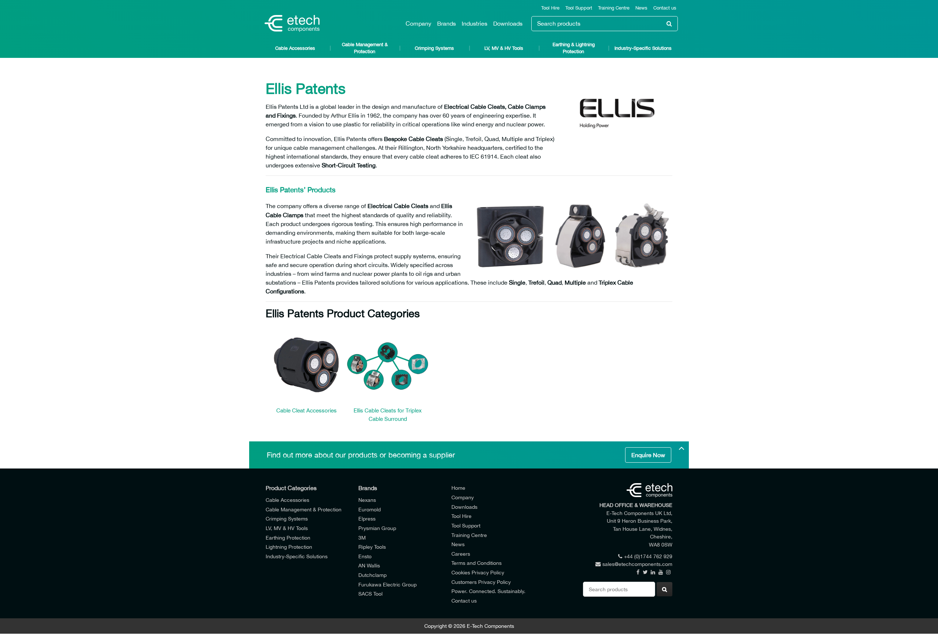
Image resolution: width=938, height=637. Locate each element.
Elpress (367, 518)
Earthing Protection (288, 537)
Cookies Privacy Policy (477, 572)
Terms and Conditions (476, 563)
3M (362, 537)
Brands (446, 23)
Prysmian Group (377, 528)
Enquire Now (648, 455)
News (641, 8)
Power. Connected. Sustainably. (488, 591)
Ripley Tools (372, 547)
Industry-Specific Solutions (643, 48)
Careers (460, 554)
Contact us (664, 8)
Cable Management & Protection (365, 48)
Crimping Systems (434, 48)
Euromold (369, 509)
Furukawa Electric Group (387, 584)
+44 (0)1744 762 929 (648, 556)
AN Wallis (369, 565)
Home (458, 488)
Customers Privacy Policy (481, 582)
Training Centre (613, 8)
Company (418, 23)
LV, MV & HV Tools (503, 48)
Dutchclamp (372, 575)
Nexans (367, 500)
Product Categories (291, 488)
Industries (474, 23)
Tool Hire (550, 8)
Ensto (365, 556)
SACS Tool (370, 593)
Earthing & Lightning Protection (574, 48)
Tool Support (578, 8)
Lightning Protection (289, 547)
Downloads (507, 23)
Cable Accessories (295, 48)
